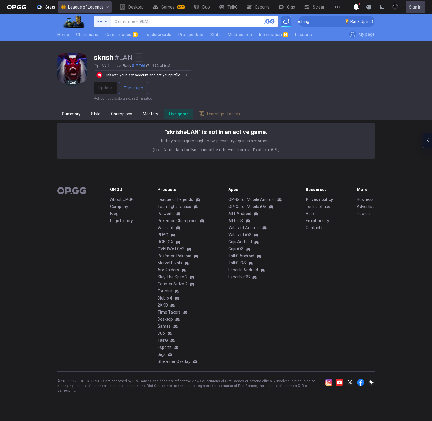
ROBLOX (165, 241)
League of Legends (86, 7)
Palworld (166, 213)
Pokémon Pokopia (174, 255)
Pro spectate (190, 34)
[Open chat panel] (427, 140)
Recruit (363, 213)
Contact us (316, 227)
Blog (114, 213)
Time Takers (169, 312)
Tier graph (133, 88)
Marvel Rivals (170, 263)
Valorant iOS (240, 234)
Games (164, 326)
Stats (215, 34)
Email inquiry (317, 220)
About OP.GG (122, 199)
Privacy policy (319, 199)
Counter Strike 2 (172, 284)
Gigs (161, 354)
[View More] (337, 7)
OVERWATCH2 (171, 248)
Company (119, 206)
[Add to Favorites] (139, 57)
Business (365, 199)
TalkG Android (241, 255)
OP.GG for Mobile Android (251, 199)
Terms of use (318, 206)
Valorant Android (244, 227)
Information (273, 34)
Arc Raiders (168, 270)
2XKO (163, 305)
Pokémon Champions (177, 220)
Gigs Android (240, 241)
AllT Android (239, 213)
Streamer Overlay (174, 361)
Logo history (121, 220)
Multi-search (240, 34)
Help (310, 213)
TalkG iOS (237, 263)
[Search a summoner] (269, 21)
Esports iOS (239, 277)
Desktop (165, 319)
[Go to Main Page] (17, 7)
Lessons (303, 34)
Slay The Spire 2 (172, 277)
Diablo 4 (165, 298)
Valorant (165, 227)
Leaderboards (158, 34)
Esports (165, 347)
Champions (87, 34)
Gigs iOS (236, 248)
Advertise (366, 206)
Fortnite (165, 291)
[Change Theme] (382, 7)
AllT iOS (235, 220)
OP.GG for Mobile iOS (247, 206)
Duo (161, 333)
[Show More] (356, 7)
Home (63, 34)
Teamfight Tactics (174, 206)
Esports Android (243, 270)
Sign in (415, 7)
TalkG (163, 340)
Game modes (120, 34)
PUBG (163, 234)
